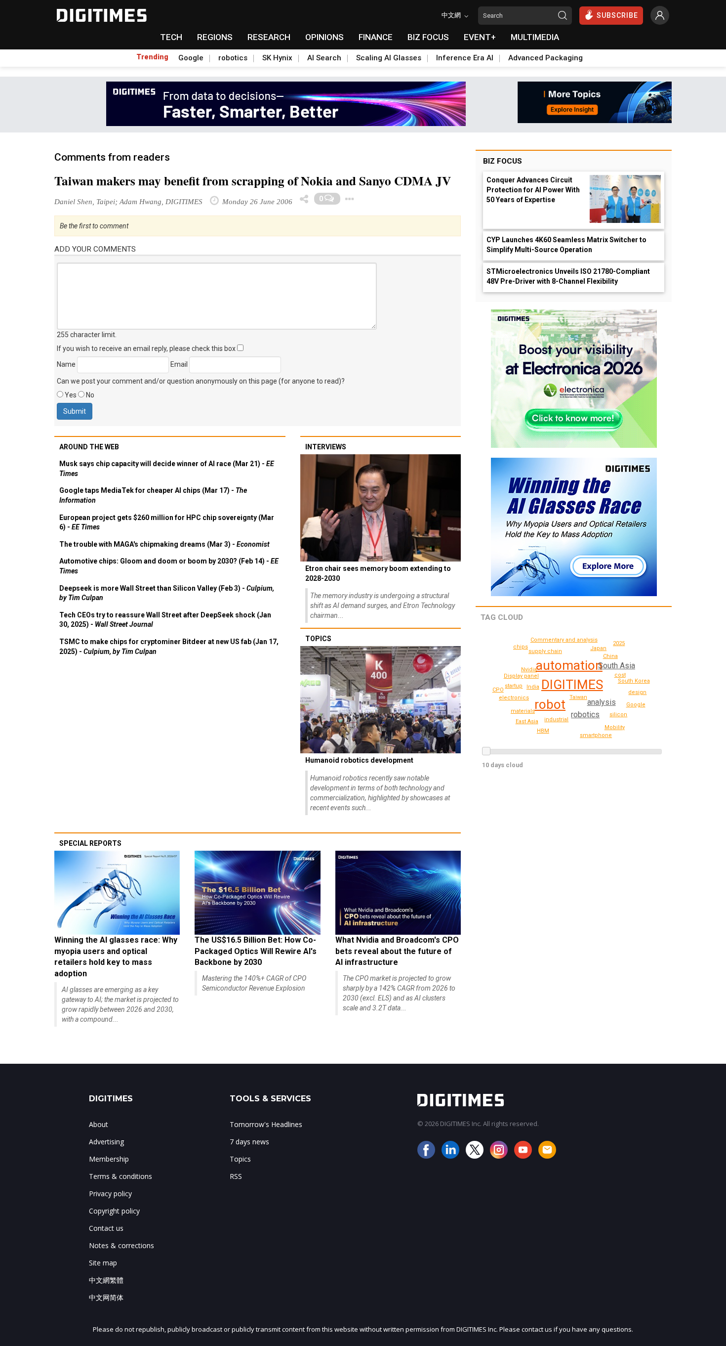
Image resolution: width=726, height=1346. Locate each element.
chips (520, 647)
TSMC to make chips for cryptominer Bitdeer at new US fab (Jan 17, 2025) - (169, 646)
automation (569, 665)
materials (523, 711)
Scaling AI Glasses (388, 57)
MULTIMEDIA (535, 37)
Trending (152, 57)
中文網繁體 (106, 1280)
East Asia (527, 721)
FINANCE (376, 37)
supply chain (545, 651)
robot (549, 704)
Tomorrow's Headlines (266, 1124)
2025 (619, 643)
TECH (171, 37)
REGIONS (215, 37)
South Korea (634, 681)
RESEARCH (268, 37)
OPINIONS (324, 37)
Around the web (89, 447)
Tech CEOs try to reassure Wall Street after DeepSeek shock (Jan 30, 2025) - (165, 620)
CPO (498, 690)
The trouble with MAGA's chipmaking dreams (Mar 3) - (164, 544)
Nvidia (529, 669)
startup (514, 686)
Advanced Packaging (545, 57)
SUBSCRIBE (617, 15)
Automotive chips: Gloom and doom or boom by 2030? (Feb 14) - (169, 566)
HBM (543, 731)
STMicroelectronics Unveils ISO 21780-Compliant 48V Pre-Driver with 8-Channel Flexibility (568, 276)
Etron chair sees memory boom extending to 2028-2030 (378, 573)
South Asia (616, 665)
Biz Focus (502, 161)
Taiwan (578, 697)
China (610, 656)
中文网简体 (106, 1297)
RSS (236, 1176)
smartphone (596, 735)
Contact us (106, 1228)
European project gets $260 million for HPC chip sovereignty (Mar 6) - (166, 522)
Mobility (615, 727)
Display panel (521, 676)
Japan (598, 648)
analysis (601, 702)
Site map (103, 1262)
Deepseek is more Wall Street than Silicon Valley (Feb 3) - (166, 593)
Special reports (90, 843)
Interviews (325, 447)
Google (190, 57)
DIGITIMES (572, 684)
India (532, 687)
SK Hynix (277, 57)
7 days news (249, 1141)
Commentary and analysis (564, 640)
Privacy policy (110, 1193)
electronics (514, 698)
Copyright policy (114, 1211)
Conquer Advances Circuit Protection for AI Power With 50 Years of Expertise (533, 190)
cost (620, 675)
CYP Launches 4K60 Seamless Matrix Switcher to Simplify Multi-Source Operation (566, 245)
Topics (318, 639)
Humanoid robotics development (359, 760)
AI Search (324, 57)
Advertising (106, 1141)
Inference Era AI (464, 57)
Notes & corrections (121, 1245)
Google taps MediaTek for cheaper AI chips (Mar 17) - (153, 495)
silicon (618, 714)
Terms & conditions (120, 1176)
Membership (109, 1159)
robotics (232, 57)
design (637, 692)
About (98, 1124)
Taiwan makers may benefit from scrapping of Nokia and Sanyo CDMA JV (252, 181)
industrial (556, 719)
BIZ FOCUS (428, 37)
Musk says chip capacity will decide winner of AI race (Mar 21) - (166, 469)
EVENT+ (480, 37)
